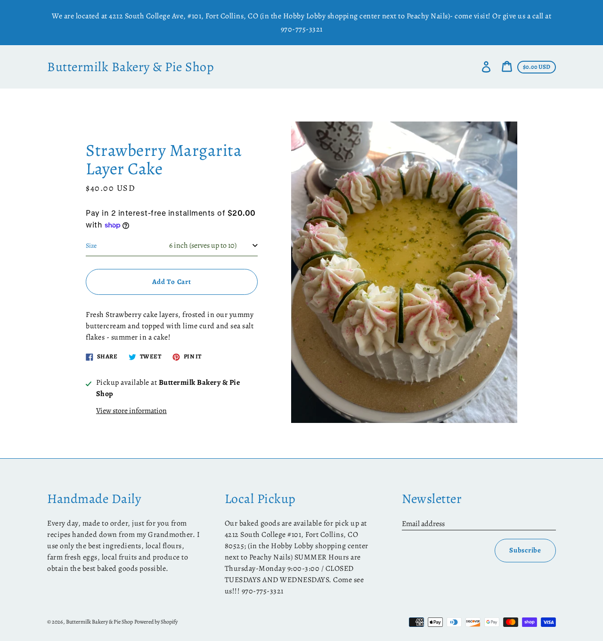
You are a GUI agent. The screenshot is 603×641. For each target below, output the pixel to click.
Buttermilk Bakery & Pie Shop (130, 67)
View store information (131, 410)
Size (91, 245)
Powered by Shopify (156, 621)
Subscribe (525, 550)
